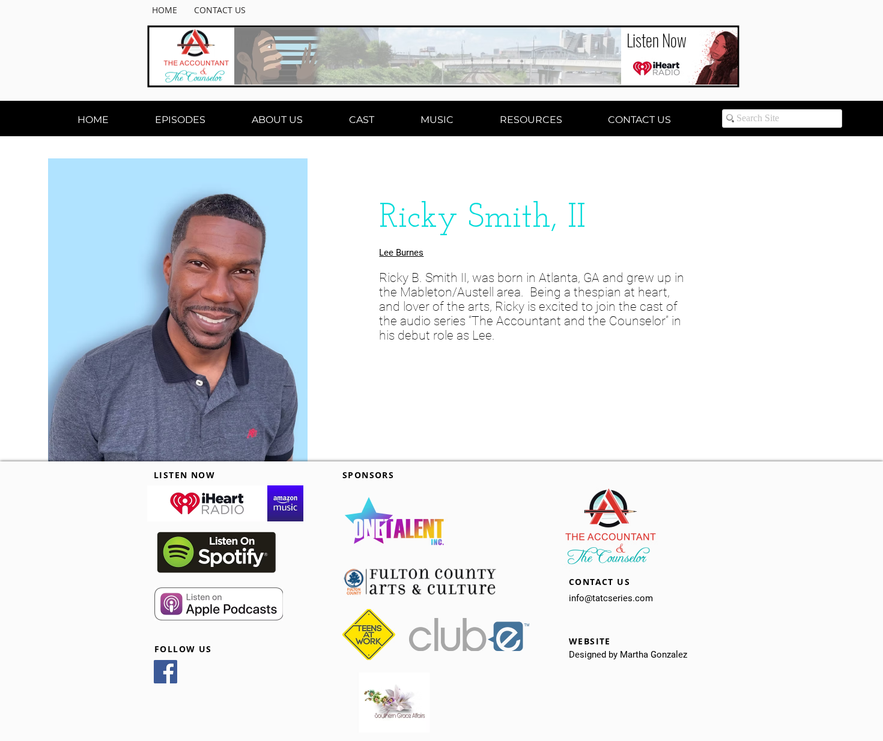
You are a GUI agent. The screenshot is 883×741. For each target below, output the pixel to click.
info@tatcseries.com (611, 598)
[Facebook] (165, 671)
